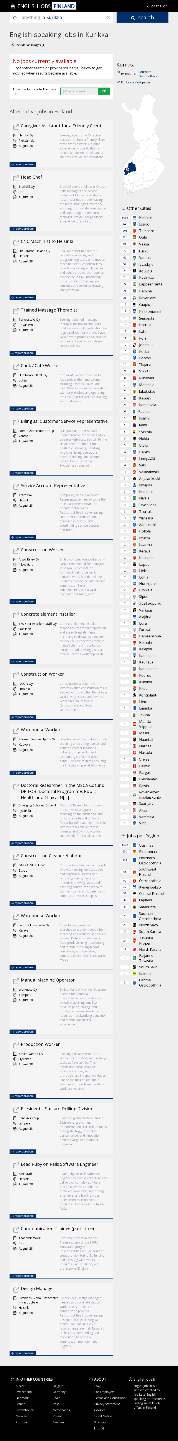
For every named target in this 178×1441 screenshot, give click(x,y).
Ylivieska (146, 518)
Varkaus (146, 610)
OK (104, 91)
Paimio (144, 766)
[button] (28, 45)
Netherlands (61, 1410)
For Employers (104, 1392)
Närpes (145, 746)
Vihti (143, 823)
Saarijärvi (146, 803)
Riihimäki (146, 378)
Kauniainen (148, 668)
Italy (56, 1404)
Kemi (143, 425)
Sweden (58, 1422)
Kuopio (144, 304)
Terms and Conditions (109, 1398)
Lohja (143, 577)
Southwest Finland (147, 872)
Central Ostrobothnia (150, 983)
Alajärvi (145, 616)
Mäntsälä (146, 384)
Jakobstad (147, 391)
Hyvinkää (146, 277)
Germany (59, 1392)
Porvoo (145, 358)
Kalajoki (145, 649)
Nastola (145, 752)
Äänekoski (147, 524)
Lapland (145, 900)
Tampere (146, 230)
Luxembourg (24, 1410)
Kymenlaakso (150, 887)
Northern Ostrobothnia (150, 861)
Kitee (143, 688)
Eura (143, 623)
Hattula (145, 324)
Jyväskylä (146, 264)
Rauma (144, 411)
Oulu (143, 237)
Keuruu (145, 675)
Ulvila (143, 445)
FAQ (97, 1386)
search (145, 17)
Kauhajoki (147, 655)
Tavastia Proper (146, 941)
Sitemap (100, 1422)
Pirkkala (145, 590)
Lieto (143, 701)
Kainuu (145, 973)
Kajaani (145, 398)
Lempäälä (147, 458)
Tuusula (146, 511)
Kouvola (145, 271)
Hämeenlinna (150, 636)
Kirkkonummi (150, 311)
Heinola (145, 642)
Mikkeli (144, 371)
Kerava (144, 551)
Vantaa (145, 257)
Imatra (144, 538)
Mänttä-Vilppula (145, 724)
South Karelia (150, 931)
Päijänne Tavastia (146, 958)
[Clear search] (108, 17)
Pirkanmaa (148, 851)
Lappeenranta (150, 284)
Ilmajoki (145, 485)
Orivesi (144, 759)
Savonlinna (147, 504)
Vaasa (144, 244)
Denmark (22, 1398)
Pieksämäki (148, 779)
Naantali (146, 739)
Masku (144, 733)
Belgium (58, 1386)
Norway (21, 1416)
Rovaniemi (147, 297)
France (20, 1404)
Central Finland (151, 893)
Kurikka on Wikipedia (135, 82)
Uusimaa (146, 845)
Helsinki (145, 217)
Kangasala (147, 404)
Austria (20, 1386)
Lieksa (144, 570)
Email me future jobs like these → (34, 91)
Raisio (144, 785)
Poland (58, 1416)
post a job (159, 6)
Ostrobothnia (150, 880)
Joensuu (146, 344)
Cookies (99, 1410)
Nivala (144, 498)
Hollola (145, 531)
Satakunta (147, 907)
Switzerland (24, 1392)
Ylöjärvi (145, 364)
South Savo (148, 967)
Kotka (144, 351)
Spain (56, 1398)
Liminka (145, 708)
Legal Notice (103, 1416)
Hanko (144, 452)
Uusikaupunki (150, 603)
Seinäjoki (146, 318)
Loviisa (144, 715)
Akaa (143, 810)
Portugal (22, 1422)
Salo (142, 465)
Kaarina (145, 544)
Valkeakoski (149, 471)
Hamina (145, 291)
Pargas (145, 772)
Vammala (146, 816)
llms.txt (99, 1428)
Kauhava (146, 662)
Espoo (144, 224)
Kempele (146, 491)
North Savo (148, 925)
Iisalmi (144, 418)
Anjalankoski (149, 478)
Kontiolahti (148, 695)
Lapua (144, 564)
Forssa (144, 629)
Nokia (144, 438)
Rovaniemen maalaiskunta (150, 795)
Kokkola (145, 431)
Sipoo (143, 596)
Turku (143, 251)
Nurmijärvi (148, 583)
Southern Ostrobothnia (147, 74)
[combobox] (67, 17)
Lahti (143, 331)
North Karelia (150, 949)
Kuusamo (147, 557)
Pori (142, 338)
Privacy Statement (107, 1404)
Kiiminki (145, 682)
